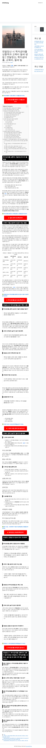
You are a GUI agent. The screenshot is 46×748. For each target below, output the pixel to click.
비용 (24, 443)
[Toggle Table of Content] (26, 106)
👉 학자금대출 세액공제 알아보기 (15, 647)
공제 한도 (9, 126)
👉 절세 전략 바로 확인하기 (15, 217)
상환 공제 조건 (9, 125)
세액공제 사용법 (10, 128)
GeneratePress (29, 746)
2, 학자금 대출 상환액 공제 (11, 123)
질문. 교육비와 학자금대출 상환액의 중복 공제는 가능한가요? (16, 149)
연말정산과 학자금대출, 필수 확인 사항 (11, 110)
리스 (6, 193)
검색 (35, 26)
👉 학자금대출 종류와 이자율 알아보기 (15, 100)
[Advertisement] (23, 14)
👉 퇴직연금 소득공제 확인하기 (15, 532)
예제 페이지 (40, 2)
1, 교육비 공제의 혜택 (10, 120)
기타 (4, 734)
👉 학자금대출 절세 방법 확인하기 (15, 300)
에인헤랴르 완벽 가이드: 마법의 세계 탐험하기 (39, 43)
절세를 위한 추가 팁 (9, 117)
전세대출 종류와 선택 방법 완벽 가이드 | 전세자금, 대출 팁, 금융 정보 (16, 740)
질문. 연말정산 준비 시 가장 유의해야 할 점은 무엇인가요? (16, 152)
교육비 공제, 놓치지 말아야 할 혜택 (11, 118)
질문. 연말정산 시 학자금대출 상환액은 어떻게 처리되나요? (16, 144)
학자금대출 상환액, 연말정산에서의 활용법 (12, 108)
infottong (5, 3)
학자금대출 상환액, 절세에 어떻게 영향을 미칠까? (15, 112)
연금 (7, 526)
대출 (12, 65)
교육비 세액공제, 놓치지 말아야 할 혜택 (13, 113)
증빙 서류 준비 (9, 122)
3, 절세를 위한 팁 (9, 127)
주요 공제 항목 (9, 121)
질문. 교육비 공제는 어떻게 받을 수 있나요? (14, 146)
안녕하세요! (36, 69)
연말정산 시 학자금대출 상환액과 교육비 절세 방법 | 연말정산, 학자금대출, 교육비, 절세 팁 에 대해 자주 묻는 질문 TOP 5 (16, 141)
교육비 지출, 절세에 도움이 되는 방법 (11, 109)
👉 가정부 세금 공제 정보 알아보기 (15, 428)
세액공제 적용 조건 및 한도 (11, 116)
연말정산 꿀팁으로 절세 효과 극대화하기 (12, 131)
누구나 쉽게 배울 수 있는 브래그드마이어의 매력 (38, 51)
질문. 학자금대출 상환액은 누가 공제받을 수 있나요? (16, 147)
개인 (14, 287)
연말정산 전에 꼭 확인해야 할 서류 (12, 114)
